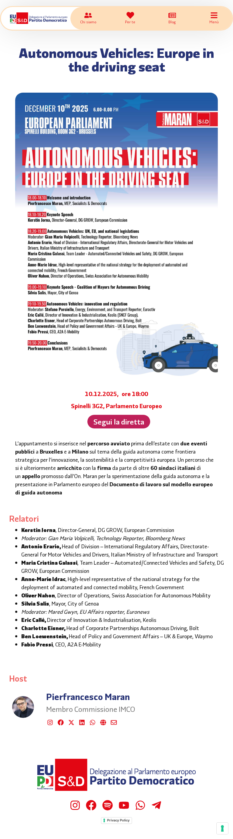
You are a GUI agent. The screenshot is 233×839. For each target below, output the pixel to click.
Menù (214, 22)
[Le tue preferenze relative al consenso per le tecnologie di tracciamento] (222, 828)
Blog (172, 22)
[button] (118, 421)
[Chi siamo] (88, 15)
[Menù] (214, 15)
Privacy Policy (118, 820)
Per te (130, 22)
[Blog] (172, 15)
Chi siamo (88, 22)
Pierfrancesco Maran (88, 696)
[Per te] (130, 15)
